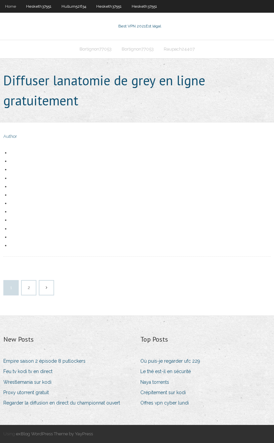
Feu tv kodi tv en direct (27, 371)
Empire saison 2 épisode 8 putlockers (44, 361)
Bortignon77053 (96, 49)
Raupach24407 (179, 49)
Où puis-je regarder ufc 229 (170, 361)
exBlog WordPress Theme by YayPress (54, 433)
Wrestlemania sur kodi (27, 382)
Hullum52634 (73, 6)
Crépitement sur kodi (163, 392)
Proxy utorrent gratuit (26, 392)
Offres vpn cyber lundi (164, 403)
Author (10, 136)
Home (10, 6)
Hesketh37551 (38, 6)
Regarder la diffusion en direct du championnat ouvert (61, 403)
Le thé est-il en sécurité (165, 371)
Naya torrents (154, 382)
